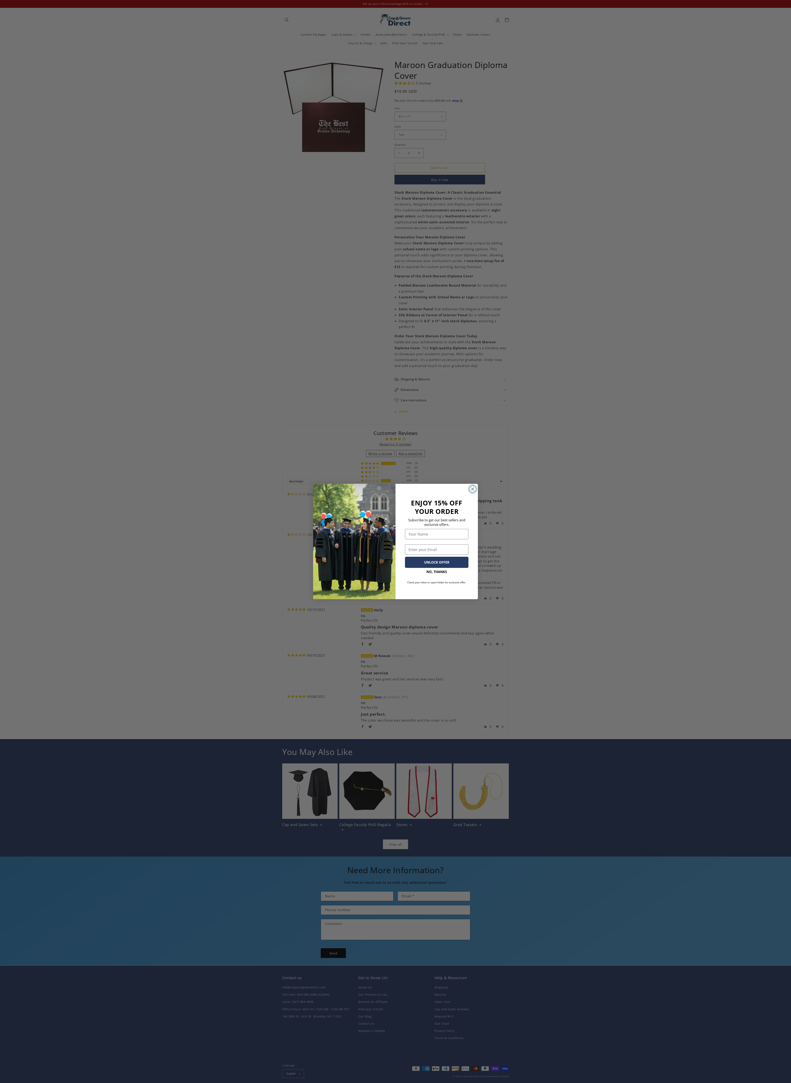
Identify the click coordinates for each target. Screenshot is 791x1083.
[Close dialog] (472, 489)
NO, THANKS (436, 572)
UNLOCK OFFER (436, 562)
